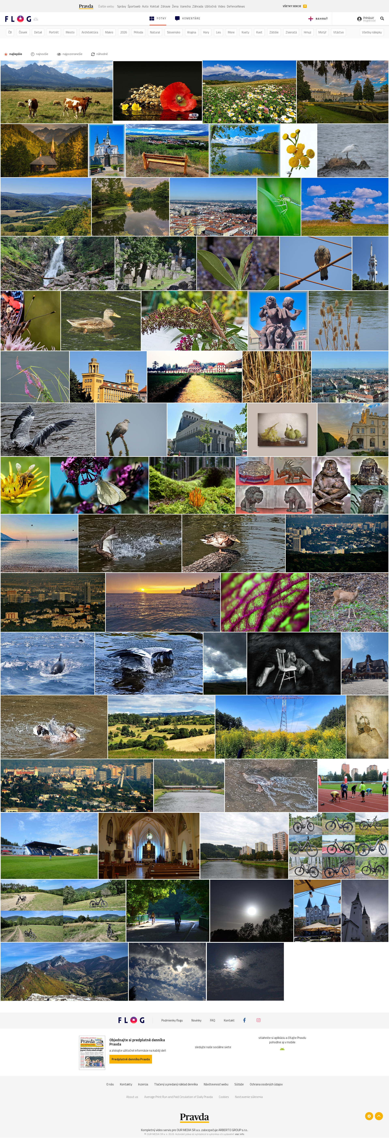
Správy (121, 6)
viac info (239, 1134)
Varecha (185, 6)
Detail (38, 32)
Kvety (245, 32)
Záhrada (197, 6)
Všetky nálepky (372, 32)
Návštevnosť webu (216, 1084)
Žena (175, 6)
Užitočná (210, 6)
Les (218, 32)
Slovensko (173, 32)
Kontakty (126, 1084)
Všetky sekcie (292, 6)
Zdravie (165, 6)
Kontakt (229, 1020)
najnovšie (41, 54)
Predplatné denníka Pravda (131, 1059)
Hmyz (307, 32)
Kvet (259, 32)
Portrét (54, 32)
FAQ (212, 1020)
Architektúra (90, 32)
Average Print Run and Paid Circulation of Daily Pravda (178, 1097)
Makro (109, 32)
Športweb (134, 6)
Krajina (191, 32)
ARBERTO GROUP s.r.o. (233, 1130)
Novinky (196, 1020)
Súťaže (239, 1084)
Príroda (138, 32)
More (231, 32)
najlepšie (15, 54)
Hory (206, 32)
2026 (123, 32)
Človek (23, 32)
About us (132, 1097)
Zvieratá (291, 32)
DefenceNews (236, 6)
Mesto (70, 32)
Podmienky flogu (172, 1020)
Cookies (224, 1097)
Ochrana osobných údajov (266, 1084)
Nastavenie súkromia (249, 1097)
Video (221, 6)
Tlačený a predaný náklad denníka (176, 1084)
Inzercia (143, 1084)
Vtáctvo (338, 32)
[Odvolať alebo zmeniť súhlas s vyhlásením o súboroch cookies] (369, 1116)
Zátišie (274, 32)
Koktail (154, 6)
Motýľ (322, 32)
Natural (155, 32)
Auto (145, 6)
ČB (10, 32)
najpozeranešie (72, 54)
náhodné (102, 54)
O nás (110, 1084)
